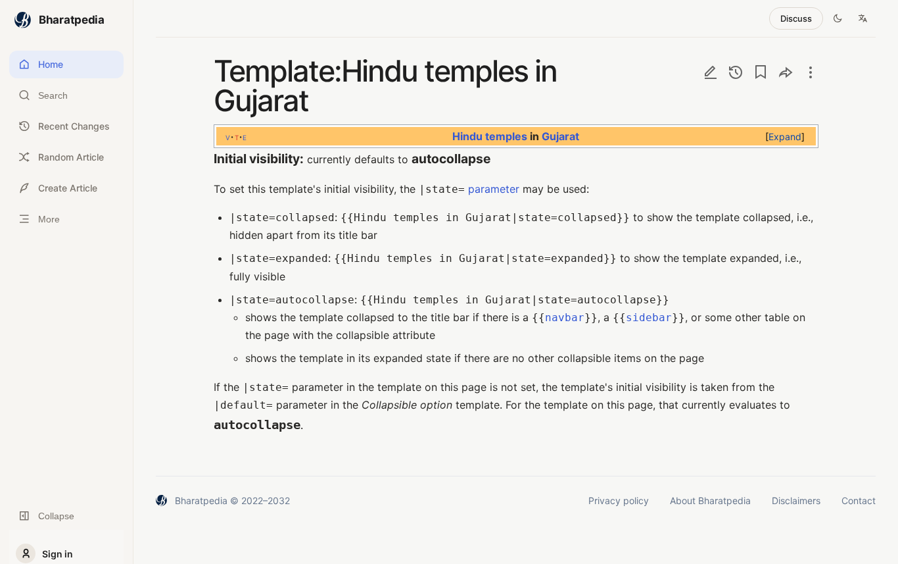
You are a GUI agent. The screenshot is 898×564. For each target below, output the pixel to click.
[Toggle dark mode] (837, 18)
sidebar (649, 317)
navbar (564, 317)
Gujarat (560, 136)
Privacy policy (618, 500)
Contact (858, 500)
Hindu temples (489, 136)
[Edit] (711, 72)
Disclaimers (796, 500)
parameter (493, 188)
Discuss (796, 18)
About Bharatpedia (710, 500)
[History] (736, 72)
